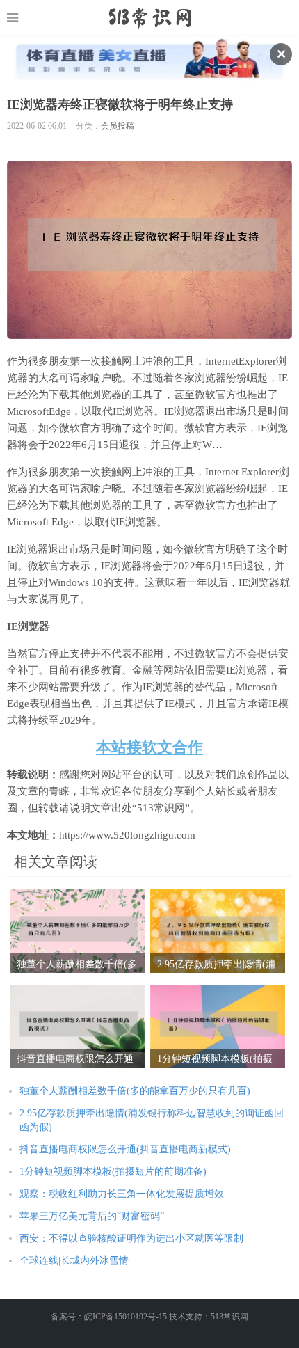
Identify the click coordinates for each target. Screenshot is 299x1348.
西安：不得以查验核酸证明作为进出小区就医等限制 (131, 1238)
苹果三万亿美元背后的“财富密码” (91, 1216)
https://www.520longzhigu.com (149, 17)
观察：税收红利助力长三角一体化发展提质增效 (121, 1194)
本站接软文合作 (149, 747)
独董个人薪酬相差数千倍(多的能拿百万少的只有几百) (134, 1091)
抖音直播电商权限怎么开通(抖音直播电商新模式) (125, 1149)
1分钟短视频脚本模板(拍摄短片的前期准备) (113, 1171)
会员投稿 (117, 126)
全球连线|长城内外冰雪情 (74, 1260)
